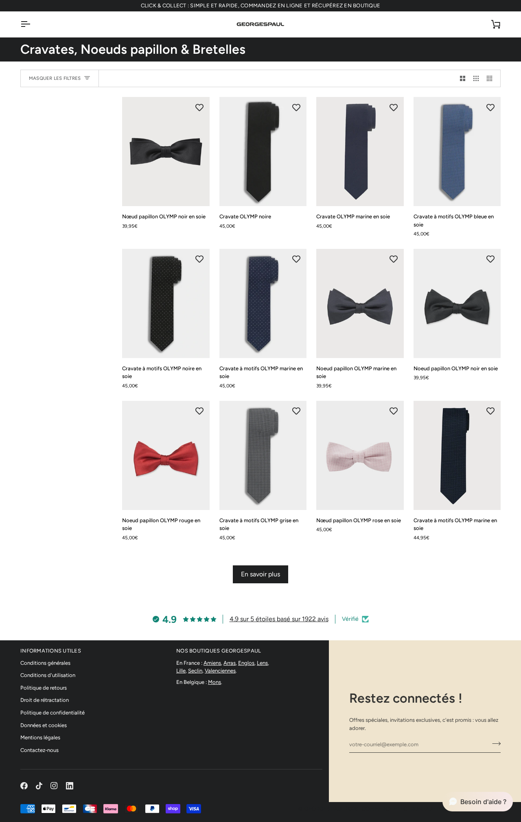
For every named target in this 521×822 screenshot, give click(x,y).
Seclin (195, 671)
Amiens (212, 663)
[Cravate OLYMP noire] (263, 151)
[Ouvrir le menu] (32, 24)
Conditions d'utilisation (47, 675)
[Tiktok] (39, 785)
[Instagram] (54, 785)
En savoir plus (260, 574)
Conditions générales (45, 663)
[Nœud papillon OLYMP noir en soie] (166, 151)
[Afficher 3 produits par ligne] (476, 78)
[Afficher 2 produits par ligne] (462, 78)
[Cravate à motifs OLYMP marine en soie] (263, 303)
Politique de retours (43, 688)
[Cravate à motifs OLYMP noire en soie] (166, 303)
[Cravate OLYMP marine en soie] (360, 151)
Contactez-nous (39, 750)
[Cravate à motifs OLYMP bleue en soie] (457, 151)
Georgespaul (324, 809)
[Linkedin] (69, 785)
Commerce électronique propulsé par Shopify (431, 809)
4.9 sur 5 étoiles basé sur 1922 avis (279, 619)
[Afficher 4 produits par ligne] (491, 78)
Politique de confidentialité (52, 713)
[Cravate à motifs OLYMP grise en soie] (263, 455)
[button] (477, 801)
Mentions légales (40, 737)
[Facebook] (24, 785)
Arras (229, 663)
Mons (214, 682)
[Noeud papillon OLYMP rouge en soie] (166, 455)
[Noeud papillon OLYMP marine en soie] (360, 303)
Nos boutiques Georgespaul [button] (218, 651)
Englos (246, 663)
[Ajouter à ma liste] (199, 107)
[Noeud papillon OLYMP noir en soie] (457, 303)
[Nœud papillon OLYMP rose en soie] (360, 455)
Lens (262, 663)
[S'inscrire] (494, 743)
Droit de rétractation (44, 700)
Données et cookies (43, 725)
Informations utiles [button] (50, 651)
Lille (181, 671)
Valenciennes (220, 671)
